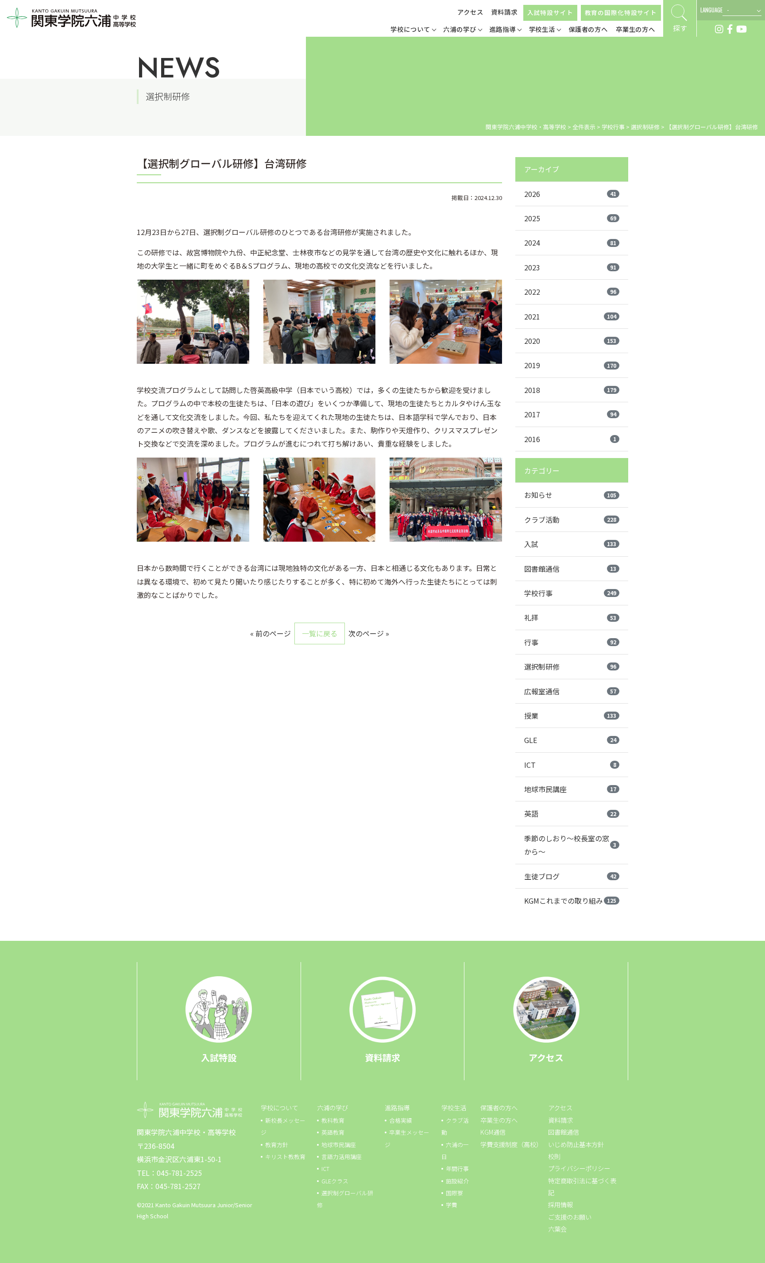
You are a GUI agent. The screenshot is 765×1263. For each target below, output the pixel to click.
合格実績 (400, 1120)
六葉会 (557, 1228)
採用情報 (560, 1204)
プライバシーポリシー (579, 1168)
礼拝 (570, 617)
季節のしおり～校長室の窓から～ (570, 845)
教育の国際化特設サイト (621, 12)
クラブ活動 (570, 519)
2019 (570, 365)
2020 (570, 340)
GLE (570, 740)
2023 (570, 267)
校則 (554, 1156)
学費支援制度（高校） (511, 1144)
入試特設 (218, 1057)
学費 (451, 1205)
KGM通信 (493, 1131)
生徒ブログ (570, 876)
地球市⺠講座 (338, 1144)
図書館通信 (570, 568)
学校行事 (570, 593)
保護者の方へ (499, 1107)
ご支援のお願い (569, 1216)
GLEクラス (334, 1181)
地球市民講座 (570, 789)
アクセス (470, 11)
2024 (570, 242)
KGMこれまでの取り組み (570, 900)
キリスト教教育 (285, 1156)
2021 (570, 316)
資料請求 (504, 11)
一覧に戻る (319, 633)
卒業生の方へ (499, 1119)
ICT (570, 764)
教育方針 (276, 1144)
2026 (570, 194)
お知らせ (570, 494)
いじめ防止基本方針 (576, 1144)
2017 (570, 414)
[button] (413, 30)
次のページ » (368, 633)
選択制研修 (570, 666)
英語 (570, 813)
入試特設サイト (550, 12)
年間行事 (457, 1168)
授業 (570, 715)
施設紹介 (457, 1181)
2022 (570, 291)
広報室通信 (570, 691)
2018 (570, 390)
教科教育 (332, 1120)
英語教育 (332, 1132)
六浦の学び (332, 1107)
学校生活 (453, 1107)
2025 (570, 218)
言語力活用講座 (341, 1156)
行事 (570, 642)
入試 (570, 544)
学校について (279, 1107)
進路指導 (397, 1107)
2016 (570, 439)
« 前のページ (270, 633)
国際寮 (454, 1193)
